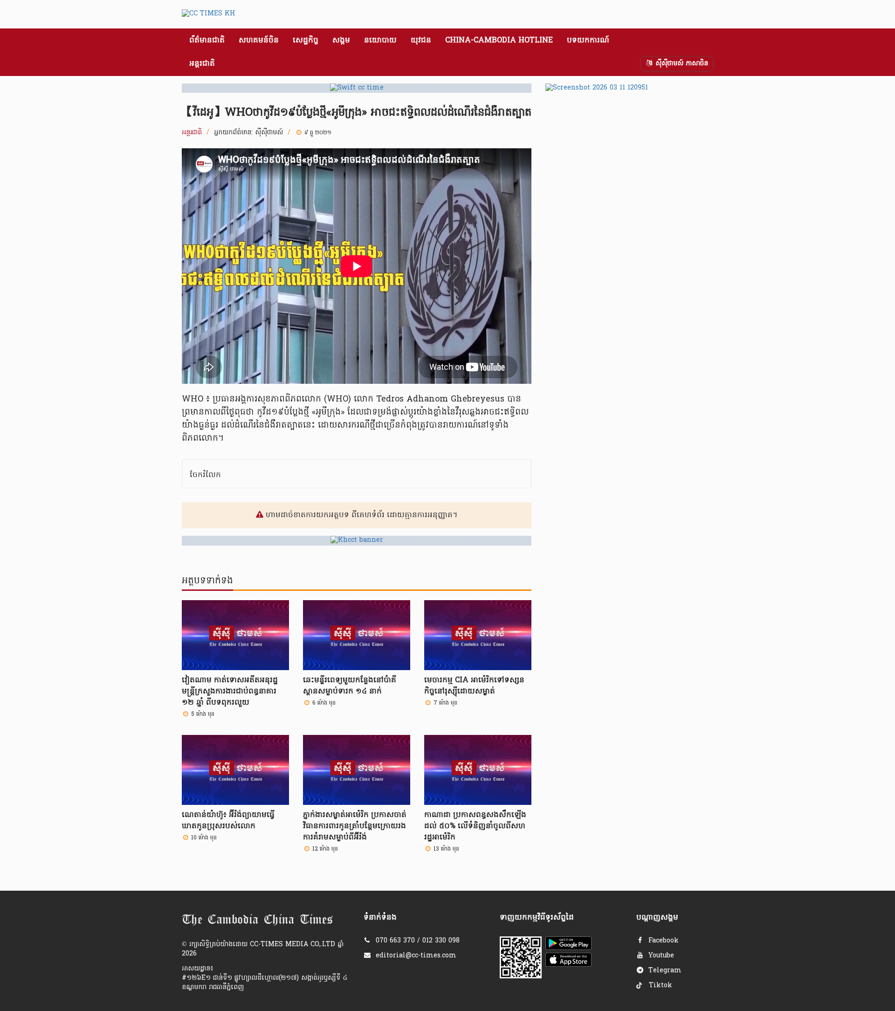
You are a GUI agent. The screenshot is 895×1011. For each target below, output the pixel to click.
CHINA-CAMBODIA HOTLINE (499, 40)
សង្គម (341, 40)
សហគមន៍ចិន (259, 40)
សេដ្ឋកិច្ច (305, 40)
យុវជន (421, 40)
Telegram (664, 971)
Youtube (660, 956)
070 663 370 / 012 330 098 (418, 941)
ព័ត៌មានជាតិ (207, 40)
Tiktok (659, 985)
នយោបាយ (380, 40)
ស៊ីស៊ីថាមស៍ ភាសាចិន (680, 64)
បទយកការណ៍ (588, 40)
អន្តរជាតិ (202, 63)
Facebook (662, 941)
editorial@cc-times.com (416, 956)
